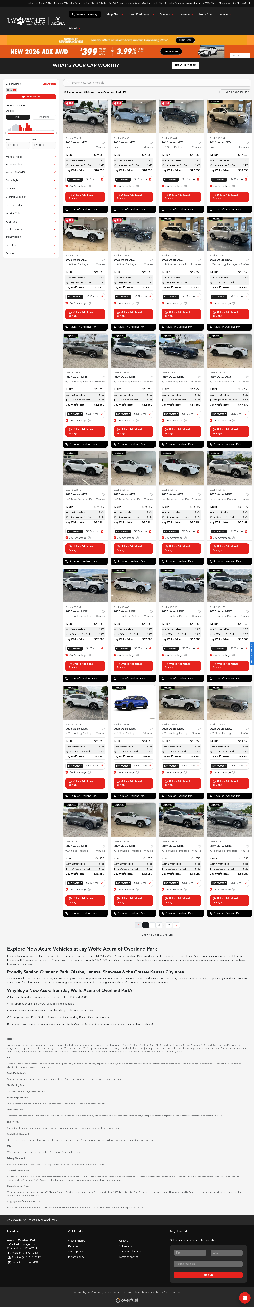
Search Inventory (87, 14)
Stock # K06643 (169, 490)
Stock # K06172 (73, 842)
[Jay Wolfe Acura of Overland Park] (36, 20)
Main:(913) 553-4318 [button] (25, 1253)
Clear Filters (49, 84)
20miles (244, 264)
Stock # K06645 (121, 607)
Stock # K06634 (169, 138)
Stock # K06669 (121, 490)
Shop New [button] (113, 14)
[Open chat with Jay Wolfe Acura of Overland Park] (245, 1298)
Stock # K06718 (73, 724)
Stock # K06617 (217, 724)
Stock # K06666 (217, 255)
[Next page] (176, 925)
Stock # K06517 (169, 842)
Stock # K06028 (121, 724)
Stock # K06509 (73, 373)
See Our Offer (185, 65)
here (62, 1165)
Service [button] (223, 14)
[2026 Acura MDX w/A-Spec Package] (133, 702)
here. (102, 1165)
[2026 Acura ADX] (85, 116)
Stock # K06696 (217, 373)
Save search (33, 97)
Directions (74, 1246)
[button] (136, 3)
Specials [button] (165, 14)
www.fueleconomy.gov (41, 1067)
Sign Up (208, 1275)
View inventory (76, 1241)
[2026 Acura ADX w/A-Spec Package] (181, 116)
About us (124, 1241)
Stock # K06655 (73, 255)
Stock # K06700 (169, 607)
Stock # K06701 (73, 607)
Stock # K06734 (217, 138)
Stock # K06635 (169, 724)
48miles (148, 733)
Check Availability (85, 197)
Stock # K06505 (217, 490)
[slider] (6, 133)
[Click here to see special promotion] (127, 40)
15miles (244, 147)
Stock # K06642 (121, 255)
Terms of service (128, 1257)
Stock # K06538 (73, 490)
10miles (100, 382)
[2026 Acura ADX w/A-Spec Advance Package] (181, 233)
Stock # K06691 (73, 138)
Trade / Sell (206, 14)
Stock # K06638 (121, 138)
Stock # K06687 (121, 842)
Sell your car (126, 1246)
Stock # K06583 (121, 373)
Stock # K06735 (169, 255)
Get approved (76, 1251)
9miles (100, 147)
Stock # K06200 (169, 373)
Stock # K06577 (217, 607)
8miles (148, 147)
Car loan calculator (130, 1251)
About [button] (73, 28)
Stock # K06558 (217, 842)
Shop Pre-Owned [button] (140, 14)
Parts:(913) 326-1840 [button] (25, 1262)
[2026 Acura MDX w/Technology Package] (229, 233)
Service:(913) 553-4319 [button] (26, 1257)
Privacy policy (76, 1257)
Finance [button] (185, 14)
